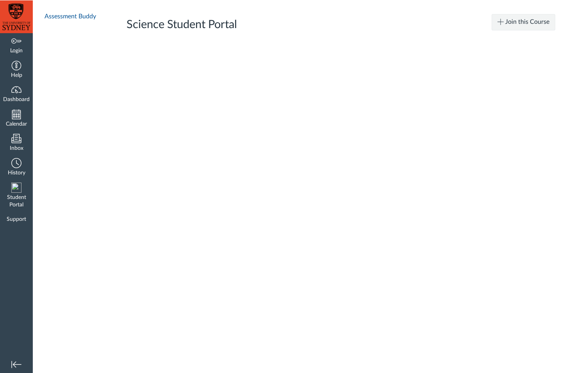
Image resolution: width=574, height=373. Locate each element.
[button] (16, 70)
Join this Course (526, 22)
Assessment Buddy (70, 16)
